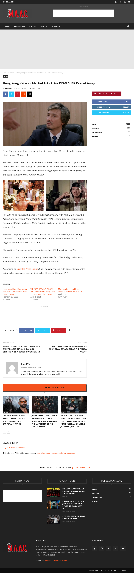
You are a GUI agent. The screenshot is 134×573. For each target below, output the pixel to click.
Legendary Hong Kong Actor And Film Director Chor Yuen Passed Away (15, 291)
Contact (55, 26)
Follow (126, 107)
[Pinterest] (120, 2)
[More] (69, 330)
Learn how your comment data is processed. (56, 453)
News (7, 26)
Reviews (32, 26)
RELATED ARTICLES (33, 387)
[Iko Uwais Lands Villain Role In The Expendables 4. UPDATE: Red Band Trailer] (53, 492)
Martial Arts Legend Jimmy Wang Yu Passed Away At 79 (70, 290)
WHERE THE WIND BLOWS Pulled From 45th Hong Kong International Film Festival (42, 291)
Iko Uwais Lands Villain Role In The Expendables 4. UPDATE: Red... (73, 491)
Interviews (19, 26)
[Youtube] (129, 2)
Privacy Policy (95, 570)
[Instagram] (116, 2)
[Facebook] (112, 2)
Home (5, 73)
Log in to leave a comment (14, 447)
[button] (128, 26)
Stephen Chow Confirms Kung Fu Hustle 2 (73, 517)
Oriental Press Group (27, 268)
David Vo (8, 88)
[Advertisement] (83, 13)
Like (127, 101)
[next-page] (8, 432)
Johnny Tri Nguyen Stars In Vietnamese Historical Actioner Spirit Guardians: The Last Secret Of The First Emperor (44, 421)
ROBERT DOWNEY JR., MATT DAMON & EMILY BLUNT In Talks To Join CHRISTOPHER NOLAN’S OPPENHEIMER (21, 349)
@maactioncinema (83, 467)
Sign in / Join (8, 2)
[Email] (29, 94)
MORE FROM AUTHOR (55, 387)
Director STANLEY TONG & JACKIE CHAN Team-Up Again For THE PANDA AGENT (68, 349)
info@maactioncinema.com (56, 560)
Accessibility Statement (115, 570)
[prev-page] (4, 432)
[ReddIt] (23, 94)
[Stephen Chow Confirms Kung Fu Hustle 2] (53, 519)
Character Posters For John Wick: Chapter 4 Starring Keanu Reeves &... (73, 505)
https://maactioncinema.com (31, 368)
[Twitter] (125, 2)
